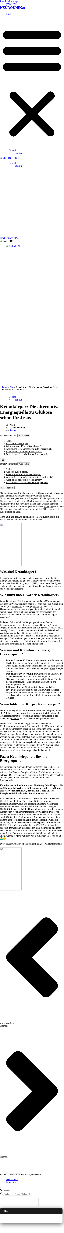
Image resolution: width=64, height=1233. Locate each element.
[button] (32, 82)
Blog (8, 14)
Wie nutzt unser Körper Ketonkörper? (23, 446)
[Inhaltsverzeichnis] (2, 460)
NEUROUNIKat (12, 8)
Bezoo (4, 387)
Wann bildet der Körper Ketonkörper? (24, 451)
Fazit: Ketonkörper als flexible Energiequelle (27, 454)
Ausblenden (24, 436)
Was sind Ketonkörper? (17, 443)
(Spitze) (9, 441)
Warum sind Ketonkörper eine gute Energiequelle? (29, 449)
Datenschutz (12, 1179)
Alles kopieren (7, 488)
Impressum (11, 1182)
